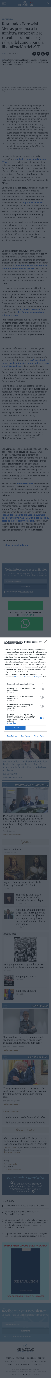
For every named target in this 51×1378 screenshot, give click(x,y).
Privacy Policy (39, 736)
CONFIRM (15, 728)
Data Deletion (12, 736)
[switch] (42, 689)
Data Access (25, 736)
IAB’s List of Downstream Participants (28, 677)
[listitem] (25, 684)
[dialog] (25, 689)
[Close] (46, 642)
